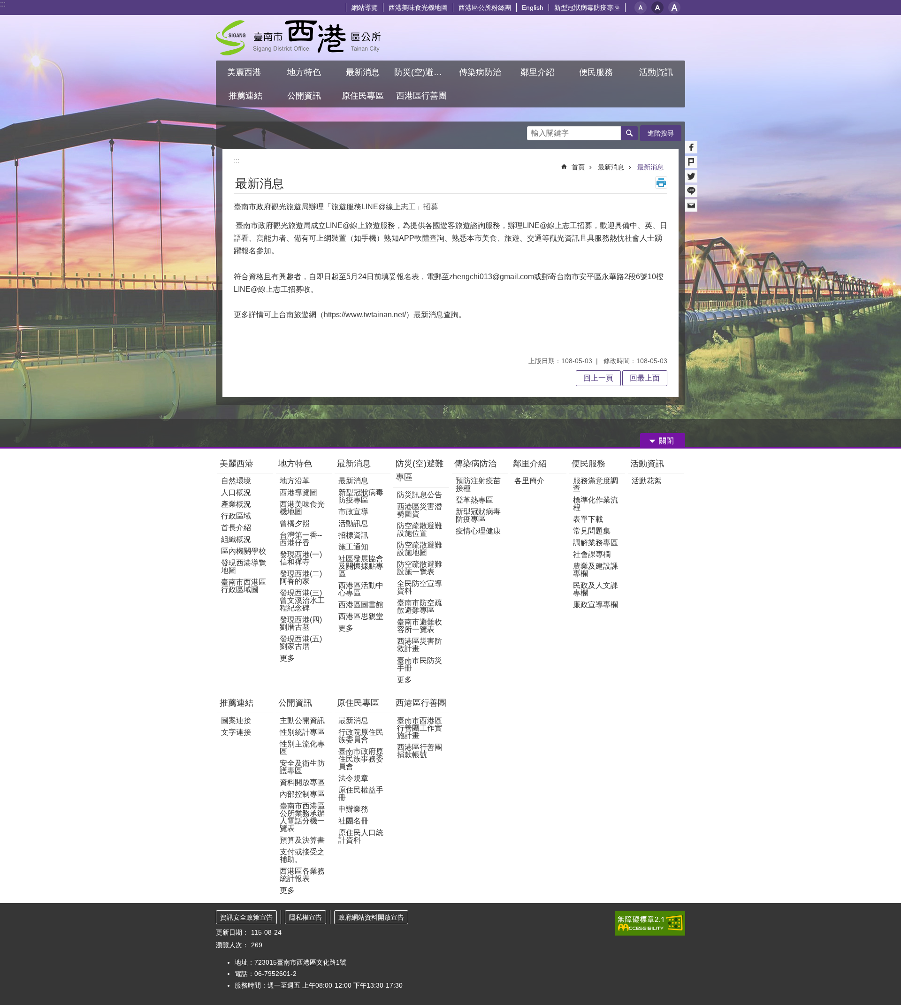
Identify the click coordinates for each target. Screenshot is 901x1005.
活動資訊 (647, 463)
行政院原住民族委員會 (360, 736)
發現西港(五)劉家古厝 (301, 642)
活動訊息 (353, 523)
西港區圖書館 (360, 605)
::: (3, 4)
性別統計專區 (302, 732)
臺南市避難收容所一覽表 (419, 625)
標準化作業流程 (595, 503)
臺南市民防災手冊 (419, 664)
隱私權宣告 (305, 917)
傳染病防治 (475, 463)
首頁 (578, 167)
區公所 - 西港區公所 (298, 38)
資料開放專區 (302, 782)
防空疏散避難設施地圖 (419, 548)
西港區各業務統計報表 (302, 875)
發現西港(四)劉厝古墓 (301, 623)
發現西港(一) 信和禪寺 (301, 558)
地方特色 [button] (304, 72)
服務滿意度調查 (595, 484)
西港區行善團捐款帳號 (419, 751)
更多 (287, 658)
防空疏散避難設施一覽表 (419, 568)
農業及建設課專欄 (595, 570)
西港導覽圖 (298, 492)
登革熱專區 (474, 500)
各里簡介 (529, 481)
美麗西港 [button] (245, 72)
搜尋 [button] (629, 133)
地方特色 (295, 463)
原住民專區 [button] (363, 95)
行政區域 (236, 516)
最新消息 (611, 167)
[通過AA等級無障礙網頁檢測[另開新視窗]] (650, 923)
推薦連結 (236, 703)
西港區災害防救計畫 (419, 645)
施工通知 (353, 547)
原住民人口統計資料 (360, 836)
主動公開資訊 (302, 720)
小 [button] (640, 7)
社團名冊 (353, 821)
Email (691, 205)
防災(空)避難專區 (419, 470)
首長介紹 (236, 528)
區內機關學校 (243, 551)
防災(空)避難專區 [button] (422, 72)
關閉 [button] (666, 441)
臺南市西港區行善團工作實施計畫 (419, 727)
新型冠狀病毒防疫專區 (587, 7)
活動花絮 (647, 481)
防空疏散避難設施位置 (419, 529)
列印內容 (661, 182)
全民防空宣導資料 (419, 587)
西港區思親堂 (360, 616)
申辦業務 (353, 809)
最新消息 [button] (363, 72)
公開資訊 (295, 703)
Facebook (691, 147)
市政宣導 (353, 512)
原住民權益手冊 (360, 793)
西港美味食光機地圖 (418, 7)
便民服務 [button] (597, 72)
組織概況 (236, 539)
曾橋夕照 (295, 523)
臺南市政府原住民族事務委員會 (360, 758)
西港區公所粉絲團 (484, 7)
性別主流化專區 (302, 747)
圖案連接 (236, 720)
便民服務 (590, 463)
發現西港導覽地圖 (243, 566)
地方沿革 (295, 481)
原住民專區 (358, 703)
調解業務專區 (595, 543)
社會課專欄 (592, 554)
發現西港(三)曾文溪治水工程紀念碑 (302, 600)
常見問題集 (592, 531)
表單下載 (588, 519)
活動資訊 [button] (656, 72)
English (532, 7)
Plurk (691, 162)
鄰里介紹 (531, 463)
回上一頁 (598, 378)
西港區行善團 (421, 703)
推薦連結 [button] (245, 95)
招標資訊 (353, 535)
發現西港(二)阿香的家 (301, 577)
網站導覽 (364, 7)
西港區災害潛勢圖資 (419, 510)
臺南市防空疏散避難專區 (419, 606)
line (691, 191)
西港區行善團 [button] (421, 95)
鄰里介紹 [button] (538, 72)
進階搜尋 (661, 133)
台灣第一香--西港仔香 (301, 539)
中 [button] (657, 7)
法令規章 (353, 778)
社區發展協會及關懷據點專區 (360, 566)
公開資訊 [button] (304, 95)
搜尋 (534, 131)
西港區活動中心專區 (360, 589)
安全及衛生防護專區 (302, 767)
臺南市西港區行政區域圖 (243, 586)
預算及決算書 (302, 840)
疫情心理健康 (478, 531)
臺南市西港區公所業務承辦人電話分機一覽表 (302, 817)
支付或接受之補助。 (302, 855)
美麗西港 (238, 463)
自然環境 (236, 481)
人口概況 (236, 492)
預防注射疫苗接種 (478, 484)
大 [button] (674, 7)
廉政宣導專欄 (595, 605)
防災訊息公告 (419, 495)
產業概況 (236, 504)
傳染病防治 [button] (480, 72)
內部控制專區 (302, 794)
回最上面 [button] (645, 378)
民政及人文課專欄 (595, 589)
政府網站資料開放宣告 (371, 917)
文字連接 (236, 732)
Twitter (691, 176)
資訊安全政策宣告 (246, 917)
